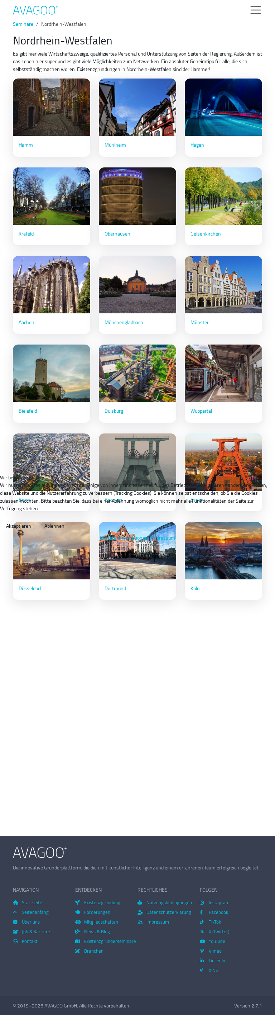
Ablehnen (54, 525)
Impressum (163, 537)
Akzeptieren (18, 525)
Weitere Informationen (124, 537)
